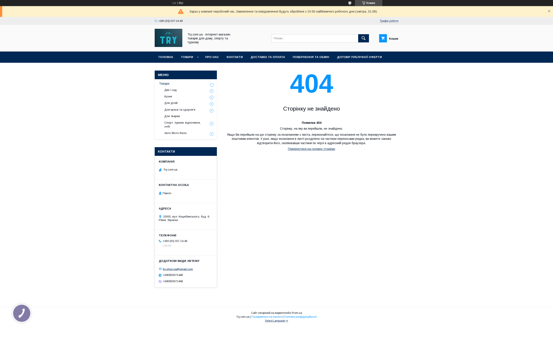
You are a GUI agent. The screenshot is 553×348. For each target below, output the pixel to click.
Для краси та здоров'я (179, 109)
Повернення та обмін (311, 57)
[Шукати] (363, 38)
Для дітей (171, 103)
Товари (187, 57)
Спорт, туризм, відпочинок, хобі (182, 124)
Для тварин (172, 116)
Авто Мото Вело (175, 133)
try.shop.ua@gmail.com (178, 269)
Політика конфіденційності (300, 316)
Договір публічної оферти (359, 57)
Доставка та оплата (268, 57)
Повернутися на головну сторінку (311, 149)
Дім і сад (170, 90)
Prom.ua (297, 312)
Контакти (235, 57)
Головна (166, 57)
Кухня (168, 96)
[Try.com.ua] (168, 46)
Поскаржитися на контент (266, 316)
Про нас (212, 57)
